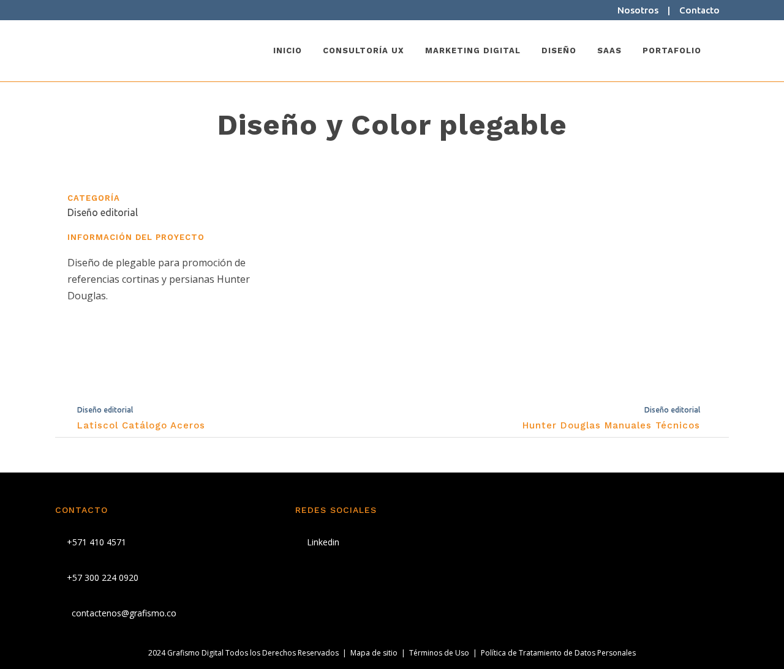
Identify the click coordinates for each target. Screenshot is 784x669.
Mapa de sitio (374, 653)
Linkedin (321, 542)
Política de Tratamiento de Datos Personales (558, 653)
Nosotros (637, 10)
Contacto (699, 10)
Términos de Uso (439, 653)
